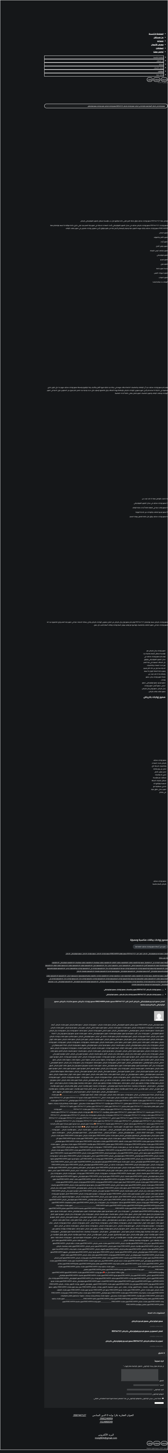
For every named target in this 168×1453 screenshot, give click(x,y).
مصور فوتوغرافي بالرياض (139, 971)
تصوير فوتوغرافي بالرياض (63, 962)
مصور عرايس (122, 981)
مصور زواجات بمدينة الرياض (125, 968)
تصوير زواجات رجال (99, 975)
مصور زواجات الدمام (120, 978)
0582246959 (106, 1418)
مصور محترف (144, 984)
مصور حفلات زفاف (146, 978)
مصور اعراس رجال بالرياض (108, 965)
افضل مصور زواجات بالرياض (147, 975)
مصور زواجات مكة (146, 981)
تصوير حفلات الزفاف (130, 962)
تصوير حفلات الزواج (133, 975)
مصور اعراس (78, 975)
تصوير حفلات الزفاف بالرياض (115, 962)
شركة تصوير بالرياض (157, 965)
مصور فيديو (152, 984)
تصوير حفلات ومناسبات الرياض (98, 962)
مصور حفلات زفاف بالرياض (57, 965)
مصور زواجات (150, 968)
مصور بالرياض (58, 975)
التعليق (161, 1380)
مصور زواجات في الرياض (93, 968)
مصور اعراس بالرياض (68, 975)
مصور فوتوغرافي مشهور (123, 971)
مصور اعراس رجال (121, 965)
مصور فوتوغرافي (56, 968)
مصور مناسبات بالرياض (84, 971)
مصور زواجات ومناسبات (133, 981)
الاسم (161, 1385)
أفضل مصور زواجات (162, 975)
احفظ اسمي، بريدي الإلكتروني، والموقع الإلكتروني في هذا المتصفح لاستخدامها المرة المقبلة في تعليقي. (127, 1398)
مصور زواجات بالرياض (139, 968)
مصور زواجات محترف (80, 968)
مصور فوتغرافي (114, 981)
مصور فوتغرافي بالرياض (101, 981)
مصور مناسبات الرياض (97, 971)
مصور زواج (157, 968)
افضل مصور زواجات (142, 962)
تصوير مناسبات (90, 975)
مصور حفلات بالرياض (82, 965)
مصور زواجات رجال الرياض (67, 978)
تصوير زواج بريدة (122, 975)
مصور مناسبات (136, 984)
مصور (84, 975)
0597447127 (79, 1415)
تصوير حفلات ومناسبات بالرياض (80, 962)
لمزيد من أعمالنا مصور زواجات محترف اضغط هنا (150, 946)
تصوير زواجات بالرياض (111, 975)
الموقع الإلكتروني (158, 1393)
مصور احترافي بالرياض (133, 965)
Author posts (145, 1004)
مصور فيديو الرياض (109, 971)
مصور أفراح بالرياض (145, 965)
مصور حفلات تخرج (70, 965)
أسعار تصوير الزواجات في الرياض (158, 962)
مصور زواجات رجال (95, 978)
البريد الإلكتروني (158, 1389)
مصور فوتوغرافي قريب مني (60, 981)
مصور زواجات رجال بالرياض (109, 968)
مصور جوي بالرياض (94, 965)
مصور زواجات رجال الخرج (82, 978)
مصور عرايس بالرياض (67, 968)
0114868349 (106, 1421)
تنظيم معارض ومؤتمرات (156, 1326)
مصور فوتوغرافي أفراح (154, 971)
